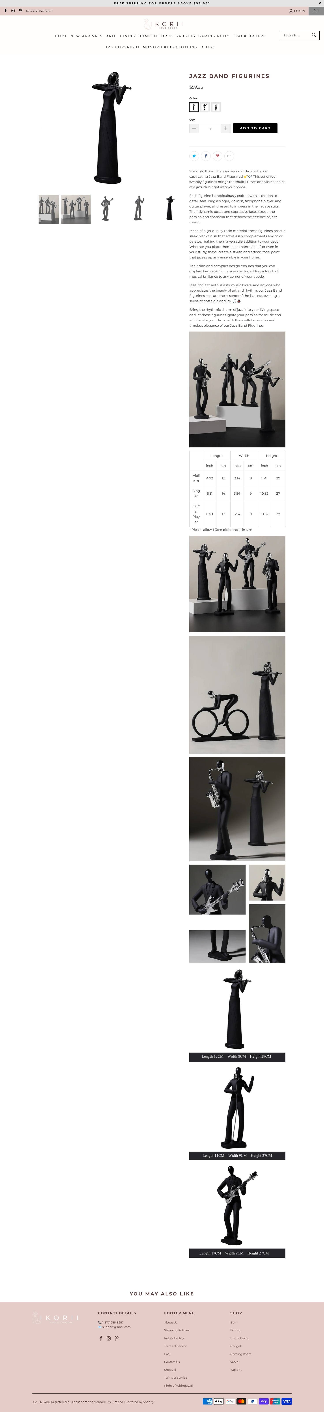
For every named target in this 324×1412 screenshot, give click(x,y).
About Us (170, 1322)
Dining (235, 1330)
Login (299, 11)
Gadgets (236, 1346)
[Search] (314, 35)
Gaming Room (240, 1354)
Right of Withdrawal (178, 1385)
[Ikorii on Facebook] (5, 11)
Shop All (170, 1369)
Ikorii (46, 1402)
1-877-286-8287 (39, 11)
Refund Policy (174, 1338)
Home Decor (239, 1338)
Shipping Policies (176, 1330)
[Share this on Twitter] (194, 156)
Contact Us (172, 1362)
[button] (155, 36)
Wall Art (236, 1369)
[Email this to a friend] (229, 156)
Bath (233, 1322)
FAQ (167, 1354)
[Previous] (41, 128)
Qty (192, 119)
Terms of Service (175, 1346)
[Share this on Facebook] (206, 156)
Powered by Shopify (139, 1402)
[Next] (181, 128)
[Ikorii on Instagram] (13, 11)
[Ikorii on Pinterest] (20, 11)
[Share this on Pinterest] (217, 156)
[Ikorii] (162, 24)
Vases (234, 1362)
